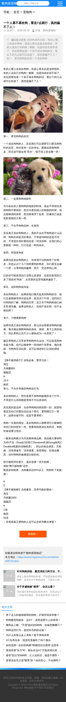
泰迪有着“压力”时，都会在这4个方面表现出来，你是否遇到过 (34, 650)
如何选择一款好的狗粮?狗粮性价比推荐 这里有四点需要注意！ (34, 645)
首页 (16, 12)
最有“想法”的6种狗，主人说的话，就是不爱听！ (33, 655)
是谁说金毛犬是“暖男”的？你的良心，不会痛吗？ (33, 660)
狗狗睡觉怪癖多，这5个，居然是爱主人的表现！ (33, 620)
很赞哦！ (33, 534)
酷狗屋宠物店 (41, 684)
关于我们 (39, 687)
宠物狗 (27, 12)
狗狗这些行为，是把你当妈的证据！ (26, 630)
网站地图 (29, 687)
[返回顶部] (62, 628)
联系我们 (49, 687)
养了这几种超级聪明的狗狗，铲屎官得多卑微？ (32, 614)
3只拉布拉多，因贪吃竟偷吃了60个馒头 (28, 640)
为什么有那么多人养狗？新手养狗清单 (27, 635)
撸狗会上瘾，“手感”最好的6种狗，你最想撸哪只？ (34, 625)
